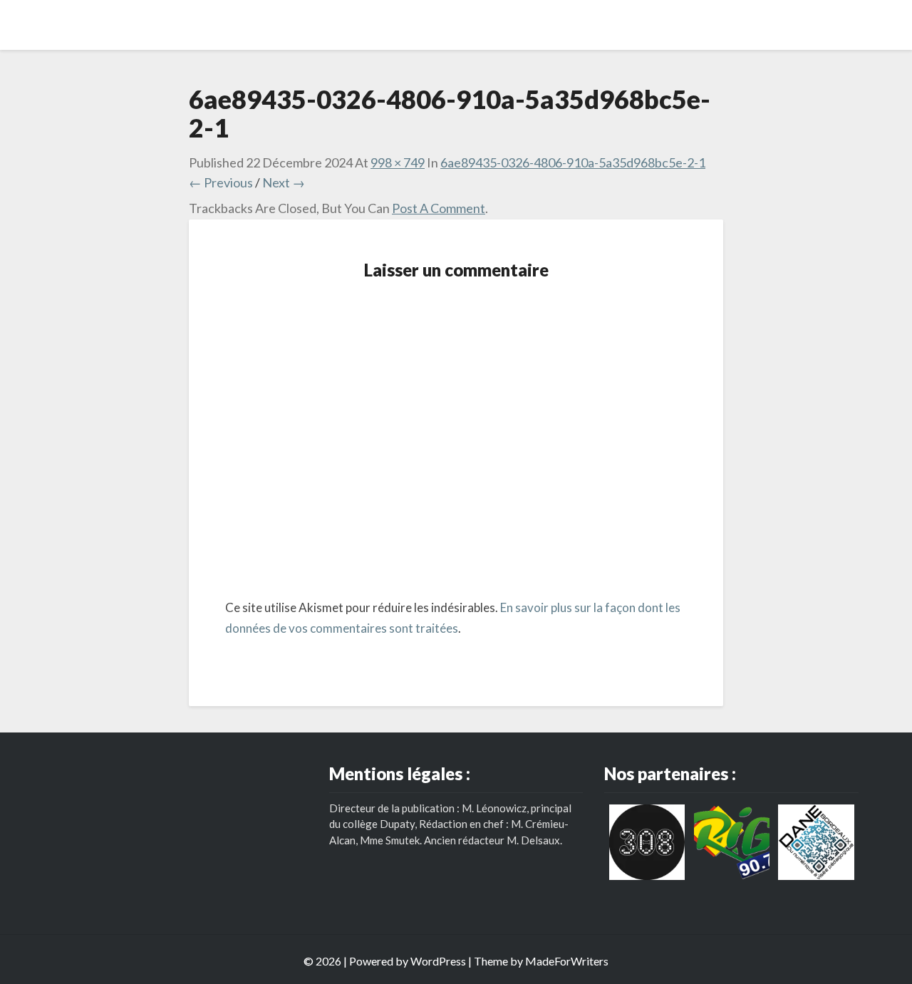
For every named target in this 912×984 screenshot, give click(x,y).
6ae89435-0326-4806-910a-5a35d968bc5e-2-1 (572, 162)
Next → (283, 182)
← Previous (221, 182)
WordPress (438, 961)
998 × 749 (397, 162)
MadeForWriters (566, 961)
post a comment (438, 208)
